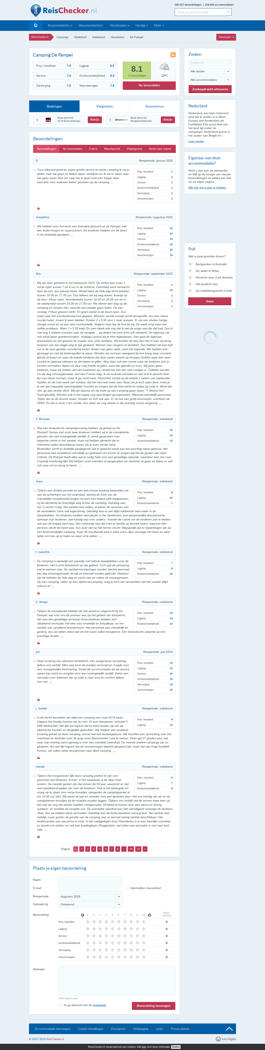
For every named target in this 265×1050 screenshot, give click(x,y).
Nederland (80, 37)
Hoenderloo (117, 37)
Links (159, 1029)
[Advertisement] (210, 217)
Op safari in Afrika (207, 270)
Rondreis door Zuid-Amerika (214, 277)
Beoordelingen (46, 148)
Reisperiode (41, 896)
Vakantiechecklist (90, 25)
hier (144, 1046)
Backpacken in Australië (211, 264)
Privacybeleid (180, 1029)
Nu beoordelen (149, 85)
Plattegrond (134, 148)
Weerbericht (112, 148)
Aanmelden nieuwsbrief (145, 888)
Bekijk (94, 119)
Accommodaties (59, 25)
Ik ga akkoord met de (85, 1005)
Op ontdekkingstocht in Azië (214, 290)
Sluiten (176, 1046)
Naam (37, 879)
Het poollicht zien (207, 284)
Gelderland (98, 37)
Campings (63, 37)
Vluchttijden (118, 25)
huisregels (99, 1005)
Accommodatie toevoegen (52, 1029)
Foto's (93, 148)
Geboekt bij (40, 904)
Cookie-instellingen (90, 1029)
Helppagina (140, 1029)
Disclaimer (118, 1029)
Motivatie (39, 969)
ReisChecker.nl (39, 37)
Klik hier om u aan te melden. (207, 187)
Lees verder (196, 141)
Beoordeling (41, 914)
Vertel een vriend (160, 148)
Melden (38, 208)
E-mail (37, 888)
